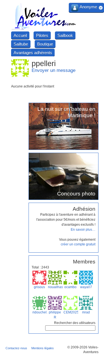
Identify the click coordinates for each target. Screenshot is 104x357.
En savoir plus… (83, 230)
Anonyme (88, 6)
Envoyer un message (53, 70)
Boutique (45, 44)
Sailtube (21, 44)
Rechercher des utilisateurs (74, 323)
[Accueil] (44, 29)
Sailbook (65, 35)
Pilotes (42, 35)
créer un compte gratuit (78, 244)
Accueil (20, 35)
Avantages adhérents (33, 52)
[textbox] (70, 328)
